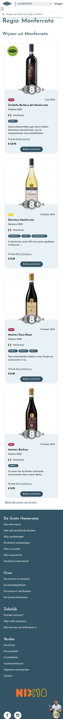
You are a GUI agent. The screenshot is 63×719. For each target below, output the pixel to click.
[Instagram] (19, 715)
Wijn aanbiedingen (14, 536)
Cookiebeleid (11, 657)
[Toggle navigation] (3, 9)
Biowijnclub (24, 139)
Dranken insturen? (13, 615)
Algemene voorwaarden (16, 669)
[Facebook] (9, 715)
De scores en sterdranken (17, 591)
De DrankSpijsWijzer (15, 585)
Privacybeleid (11, 651)
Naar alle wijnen (12, 524)
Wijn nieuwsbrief (13, 555)
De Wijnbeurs (25, 254)
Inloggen (58, 3)
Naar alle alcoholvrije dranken (19, 530)
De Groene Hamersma (15, 597)
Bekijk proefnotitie (31, 149)
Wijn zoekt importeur (15, 621)
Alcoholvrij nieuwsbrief (16, 561)
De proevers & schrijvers (17, 579)
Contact (8, 676)
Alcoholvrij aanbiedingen (17, 543)
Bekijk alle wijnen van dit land (21, 502)
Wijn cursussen (12, 549)
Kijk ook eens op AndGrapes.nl (20, 627)
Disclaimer (9, 645)
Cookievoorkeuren (13, 663)
